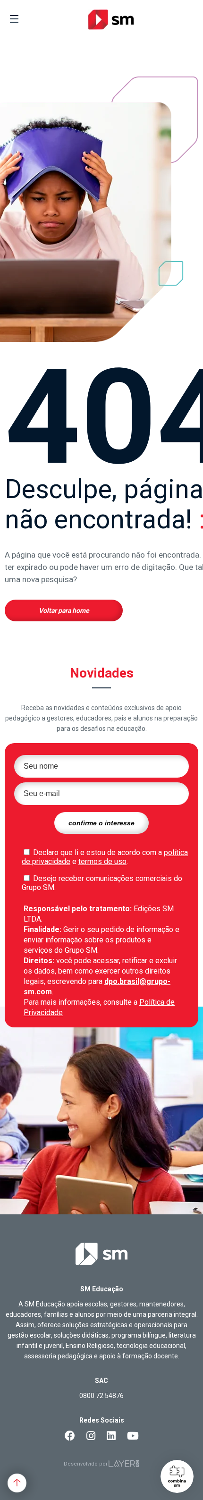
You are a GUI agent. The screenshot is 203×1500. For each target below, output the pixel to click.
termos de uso (102, 861)
